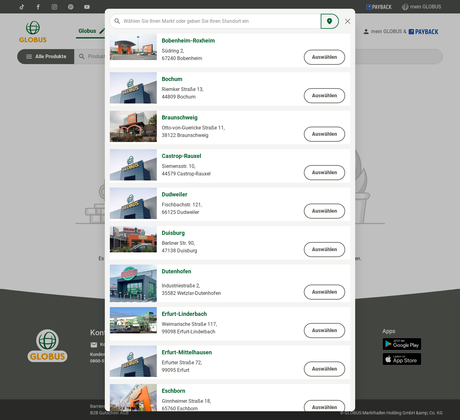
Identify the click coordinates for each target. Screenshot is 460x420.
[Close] (348, 21)
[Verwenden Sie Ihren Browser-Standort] (330, 21)
